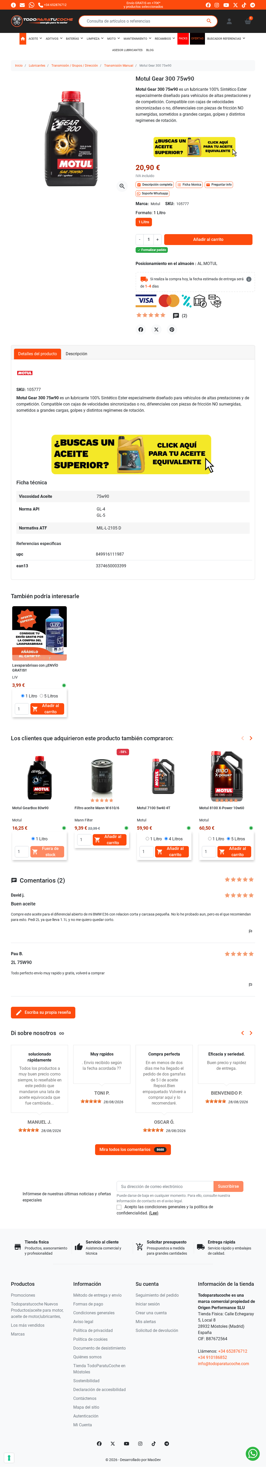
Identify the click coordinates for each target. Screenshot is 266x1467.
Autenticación (85, 1416)
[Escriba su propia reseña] (151, 316)
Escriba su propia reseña (43, 1012)
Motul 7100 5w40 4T (153, 808)
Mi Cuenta (82, 1424)
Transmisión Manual (118, 65)
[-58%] (102, 775)
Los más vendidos (27, 1325)
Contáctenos (84, 1398)
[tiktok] (244, 5)
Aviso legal (83, 1321)
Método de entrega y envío (97, 1295)
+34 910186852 (212, 1357)
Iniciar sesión (148, 1304)
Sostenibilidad (86, 1380)
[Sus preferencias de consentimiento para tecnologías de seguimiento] (9, 1458)
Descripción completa (154, 185)
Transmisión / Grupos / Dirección (74, 65)
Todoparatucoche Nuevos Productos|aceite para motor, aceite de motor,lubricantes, (37, 1310)
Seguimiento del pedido (157, 1295)
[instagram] (217, 5)
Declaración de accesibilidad (99, 1389)
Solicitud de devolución (157, 1330)
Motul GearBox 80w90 (30, 808)
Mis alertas (146, 1321)
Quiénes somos (87, 1356)
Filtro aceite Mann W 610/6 (97, 808)
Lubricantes (37, 65)
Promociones (23, 1295)
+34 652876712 (232, 1351)
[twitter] (235, 5)
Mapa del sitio (86, 1407)
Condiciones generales (94, 1312)
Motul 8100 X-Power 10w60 (221, 808)
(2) (184, 315)
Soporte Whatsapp (155, 193)
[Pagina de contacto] (13, 5)
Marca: (142, 203)
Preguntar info (219, 185)
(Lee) (153, 1213)
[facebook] (208, 5)
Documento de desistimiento (99, 1348)
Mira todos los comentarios (131, 1149)
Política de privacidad (93, 1330)
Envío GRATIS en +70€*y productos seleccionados (143, 5)
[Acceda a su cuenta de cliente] (229, 21)
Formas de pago (88, 1304)
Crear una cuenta (151, 1312)
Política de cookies (90, 1339)
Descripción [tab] (76, 353)
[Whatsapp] (31, 5)
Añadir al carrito (208, 239)
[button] (248, 21)
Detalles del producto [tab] (37, 353)
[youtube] (226, 5)
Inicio (19, 65)
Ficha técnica (189, 185)
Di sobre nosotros (37, 1033)
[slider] (28, 1130)
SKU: (170, 203)
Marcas (18, 1334)
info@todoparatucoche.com (223, 1363)
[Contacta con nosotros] (22, 5)
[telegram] (252, 5)
